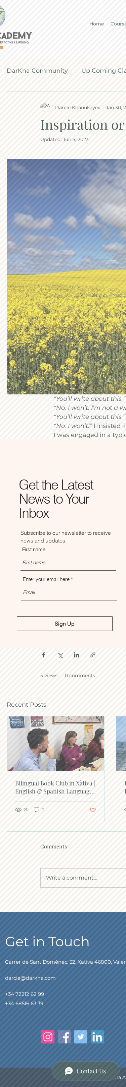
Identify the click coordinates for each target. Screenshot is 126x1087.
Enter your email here (46, 579)
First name (33, 549)
